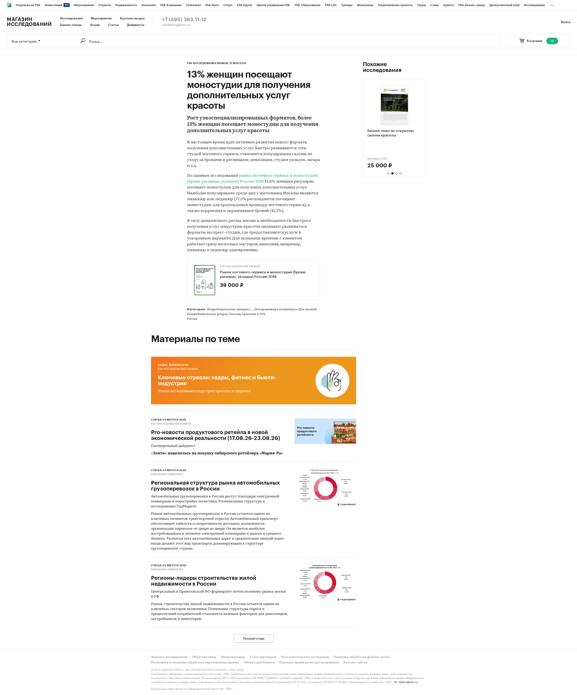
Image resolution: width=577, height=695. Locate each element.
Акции (95, 25)
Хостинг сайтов (355, 662)
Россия (192, 319)
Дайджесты (135, 25)
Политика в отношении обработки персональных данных (195, 662)
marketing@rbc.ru (176, 25)
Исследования (71, 18)
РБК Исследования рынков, (208, 63)
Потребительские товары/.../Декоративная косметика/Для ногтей (262, 309)
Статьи (113, 25)
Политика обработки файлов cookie (362, 657)
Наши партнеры (233, 657)
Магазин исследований (29, 22)
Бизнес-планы (71, 25)
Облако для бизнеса (259, 662)
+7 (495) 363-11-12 (184, 19)
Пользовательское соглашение (305, 657)
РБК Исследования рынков (240, 266)
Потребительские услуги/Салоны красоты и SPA (226, 314)
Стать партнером (263, 657)
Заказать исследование (169, 657)
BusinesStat (376, 159)
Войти (565, 22)
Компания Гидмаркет (167, 474)
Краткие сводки (132, 18)
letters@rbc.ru (408, 681)
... (552, 4)
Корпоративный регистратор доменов (309, 662)
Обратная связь (204, 657)
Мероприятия (101, 18)
